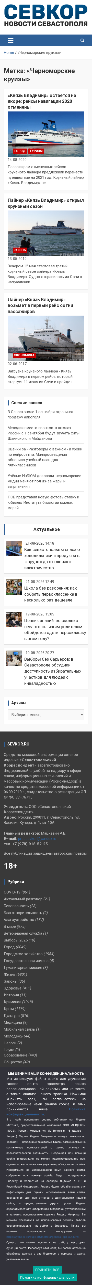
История (11, 995)
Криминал (12, 1002)
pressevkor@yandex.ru (37, 838)
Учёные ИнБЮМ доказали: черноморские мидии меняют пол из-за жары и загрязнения (44, 481)
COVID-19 (12, 892)
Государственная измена (26, 960)
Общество (13, 1062)
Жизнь (20, 250)
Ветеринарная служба (23, 933)
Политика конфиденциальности (47, 1277)
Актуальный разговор (23, 899)
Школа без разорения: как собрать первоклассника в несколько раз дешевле (50, 594)
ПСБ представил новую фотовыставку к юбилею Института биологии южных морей (43, 502)
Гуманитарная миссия (23, 967)
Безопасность (16, 906)
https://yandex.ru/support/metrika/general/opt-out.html (42, 1237)
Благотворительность (23, 912)
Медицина (13, 1022)
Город (19, 151)
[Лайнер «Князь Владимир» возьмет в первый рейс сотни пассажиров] (46, 338)
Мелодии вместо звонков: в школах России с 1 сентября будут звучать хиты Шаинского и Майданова (43, 433)
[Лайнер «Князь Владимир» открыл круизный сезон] (46, 233)
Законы (10, 981)
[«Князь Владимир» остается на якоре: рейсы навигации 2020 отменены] (46, 134)
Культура (12, 1015)
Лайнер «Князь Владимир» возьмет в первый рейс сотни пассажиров (40, 305)
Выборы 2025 (16, 940)
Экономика (24, 355)
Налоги (10, 1043)
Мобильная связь (19, 1029)
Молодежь (13, 1036)
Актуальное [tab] (46, 529)
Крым (9, 1008)
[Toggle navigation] (10, 40)
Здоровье (12, 988)
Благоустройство (19, 919)
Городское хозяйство (23, 954)
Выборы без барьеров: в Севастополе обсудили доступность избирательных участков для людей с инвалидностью (52, 671)
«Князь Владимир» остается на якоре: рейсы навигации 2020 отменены (42, 101)
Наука (9, 1050)
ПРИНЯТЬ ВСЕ (47, 1270)
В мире (10, 926)
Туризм (36, 151)
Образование (15, 1055)
